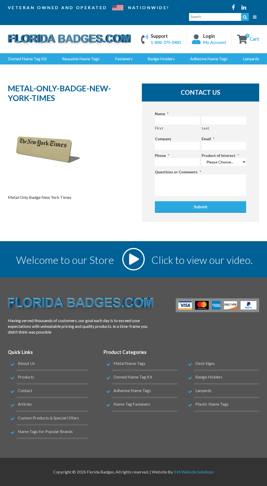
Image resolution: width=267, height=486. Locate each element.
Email (208, 139)
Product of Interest (220, 155)
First (159, 128)
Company (163, 139)
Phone (162, 155)
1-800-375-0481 (166, 42)
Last (206, 128)
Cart (254, 39)
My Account (214, 42)
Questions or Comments (178, 172)
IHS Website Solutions (194, 471)
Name (161, 113)
